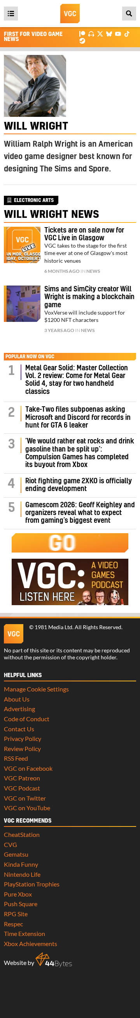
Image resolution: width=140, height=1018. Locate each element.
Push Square (20, 903)
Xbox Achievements (30, 943)
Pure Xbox (18, 894)
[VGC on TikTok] (127, 33)
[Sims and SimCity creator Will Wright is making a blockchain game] (22, 304)
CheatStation (22, 834)
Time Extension (24, 933)
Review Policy (22, 748)
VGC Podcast (22, 788)
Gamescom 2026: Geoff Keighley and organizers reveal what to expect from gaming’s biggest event (80, 513)
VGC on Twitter (25, 798)
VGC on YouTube (27, 807)
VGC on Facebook (28, 768)
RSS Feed (16, 758)
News (93, 271)
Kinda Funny (21, 864)
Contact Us (19, 728)
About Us (17, 699)
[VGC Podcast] (91, 33)
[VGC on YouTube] (118, 33)
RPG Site (16, 913)
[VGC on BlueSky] (109, 33)
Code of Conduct (26, 718)
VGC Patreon (22, 778)
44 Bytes (53, 960)
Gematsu (16, 854)
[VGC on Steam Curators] (82, 40)
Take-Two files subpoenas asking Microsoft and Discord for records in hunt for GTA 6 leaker (78, 417)
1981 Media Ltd (53, 627)
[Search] (129, 14)
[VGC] (70, 13)
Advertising (19, 708)
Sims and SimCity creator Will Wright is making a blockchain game (89, 297)
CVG (10, 844)
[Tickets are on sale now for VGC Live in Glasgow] (22, 245)
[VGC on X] (100, 33)
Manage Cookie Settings (36, 689)
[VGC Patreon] (82, 33)
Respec (13, 923)
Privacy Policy (22, 738)
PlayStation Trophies (32, 884)
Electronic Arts (34, 200)
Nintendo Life (22, 874)
